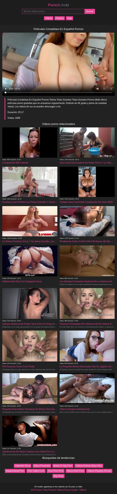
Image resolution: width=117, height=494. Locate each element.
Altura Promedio (42, 465)
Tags (69, 18)
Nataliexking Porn (15, 471)
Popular (60, 18)
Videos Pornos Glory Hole (89, 465)
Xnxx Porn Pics (55, 471)
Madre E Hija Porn (63, 465)
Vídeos (48, 18)
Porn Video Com (36, 471)
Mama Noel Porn (75, 471)
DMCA (82, 490)
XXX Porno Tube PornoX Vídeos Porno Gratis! (54, 490)
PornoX (58, 5)
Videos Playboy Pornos (99, 471)
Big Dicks (58, 476)
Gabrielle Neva (22, 465)
